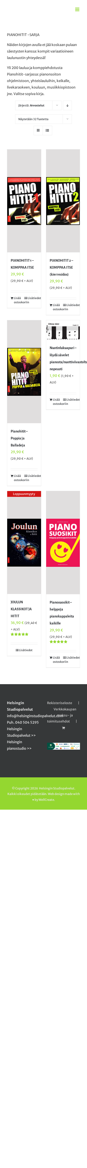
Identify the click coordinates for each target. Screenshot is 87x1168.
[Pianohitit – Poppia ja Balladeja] (24, 371)
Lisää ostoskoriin (19, 300)
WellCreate (46, 800)
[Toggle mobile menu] (77, 9)
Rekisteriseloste (59, 703)
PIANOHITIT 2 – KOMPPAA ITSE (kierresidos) (61, 267)
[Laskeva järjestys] (67, 105)
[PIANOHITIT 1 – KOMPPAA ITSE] (24, 200)
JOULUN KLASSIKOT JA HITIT (21, 609)
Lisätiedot (33, 298)
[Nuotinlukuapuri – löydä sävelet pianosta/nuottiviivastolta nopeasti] (63, 330)
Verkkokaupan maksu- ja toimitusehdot (61, 715)
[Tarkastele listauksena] (47, 130)
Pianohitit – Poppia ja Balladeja (19, 438)
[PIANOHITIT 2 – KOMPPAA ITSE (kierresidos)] (63, 200)
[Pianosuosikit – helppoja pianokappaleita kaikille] (63, 542)
